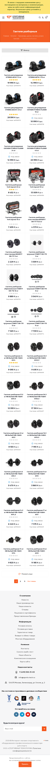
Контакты (25, 648)
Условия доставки (25, 629)
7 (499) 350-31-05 (27, 672)
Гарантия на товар (25, 632)
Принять (25, 764)
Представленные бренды (25, 616)
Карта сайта (25, 662)
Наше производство (25, 603)
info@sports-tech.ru (27, 677)
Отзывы (25, 610)
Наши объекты (25, 655)
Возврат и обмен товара (25, 636)
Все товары (32, 581)
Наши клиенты (25, 606)
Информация (25, 622)
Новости (25, 600)
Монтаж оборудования (25, 639)
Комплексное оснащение (25, 658)
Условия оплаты (25, 626)
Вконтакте (16, 714)
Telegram (22, 714)
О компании (25, 596)
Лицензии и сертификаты (25, 613)
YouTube (28, 714)
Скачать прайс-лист (25, 652)
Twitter (33, 714)
